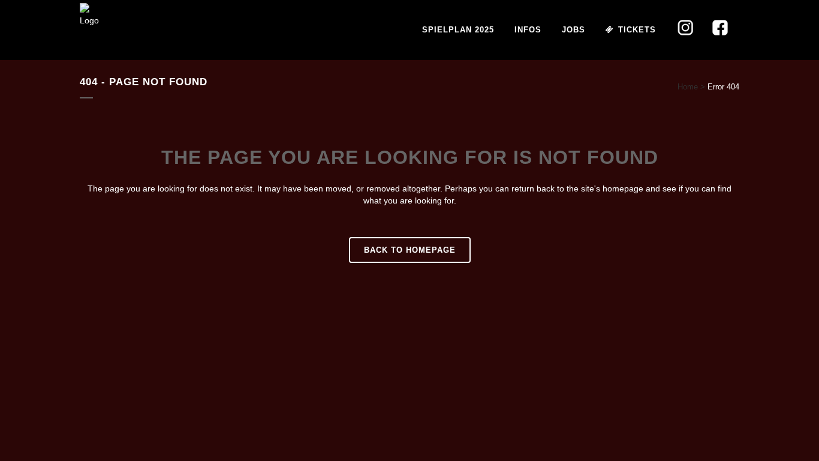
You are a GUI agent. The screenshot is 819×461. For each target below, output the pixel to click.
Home (688, 86)
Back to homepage (410, 250)
